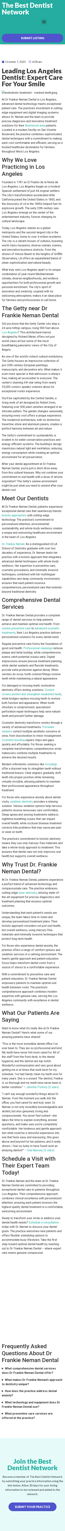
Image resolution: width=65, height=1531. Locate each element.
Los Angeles (10, 332)
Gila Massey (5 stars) (40, 1150)
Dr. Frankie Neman (13, 544)
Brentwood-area (35, 125)
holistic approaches (14, 515)
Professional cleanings (38, 648)
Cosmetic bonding (13, 740)
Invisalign (51, 764)
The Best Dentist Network (27, 8)
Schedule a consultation (44, 1222)
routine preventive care (16, 628)
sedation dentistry (21, 801)
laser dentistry (28, 892)
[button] (44, 22)
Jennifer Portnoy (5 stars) (42, 1087)
